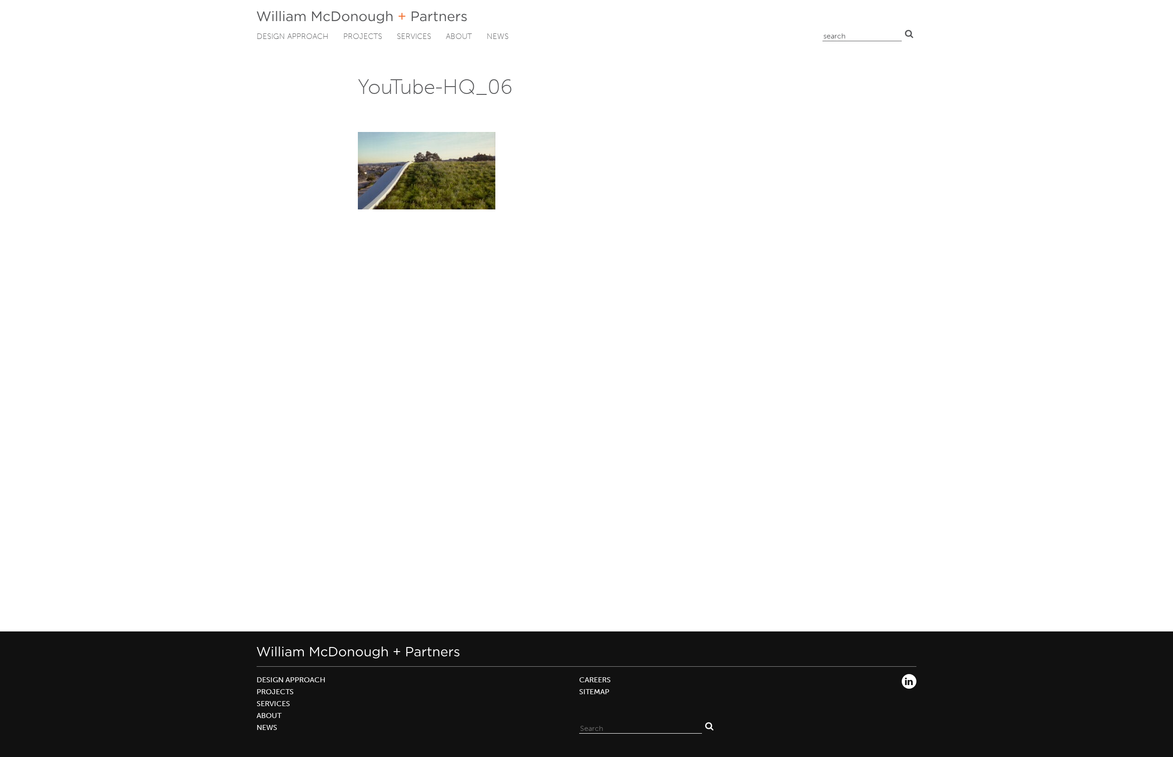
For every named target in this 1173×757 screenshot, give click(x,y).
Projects (362, 36)
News (498, 36)
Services (414, 36)
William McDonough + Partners (362, 17)
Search (909, 34)
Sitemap (594, 691)
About (459, 36)
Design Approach (293, 36)
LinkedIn (909, 681)
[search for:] (862, 34)
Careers (595, 679)
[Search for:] (640, 726)
